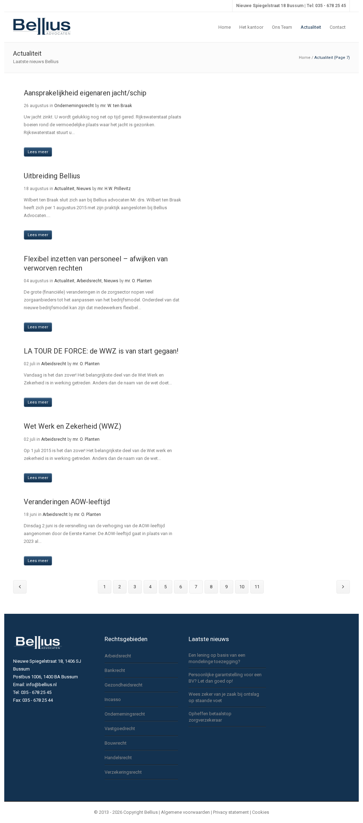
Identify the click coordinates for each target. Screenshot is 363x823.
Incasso (113, 699)
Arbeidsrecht (89, 280)
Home (305, 57)
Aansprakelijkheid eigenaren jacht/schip (85, 93)
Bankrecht (115, 670)
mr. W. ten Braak (116, 105)
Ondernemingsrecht (74, 105)
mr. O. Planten (138, 280)
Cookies (260, 812)
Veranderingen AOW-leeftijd (67, 501)
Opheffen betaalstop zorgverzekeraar (210, 717)
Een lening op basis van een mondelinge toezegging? (217, 658)
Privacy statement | (232, 812)
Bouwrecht (116, 743)
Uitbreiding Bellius (52, 176)
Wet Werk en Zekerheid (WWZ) (72, 426)
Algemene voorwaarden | (186, 812)
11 (257, 586)
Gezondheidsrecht (124, 685)
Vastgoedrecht (120, 728)
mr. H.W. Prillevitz (114, 188)
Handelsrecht (118, 757)
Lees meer (38, 152)
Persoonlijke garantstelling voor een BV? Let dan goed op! (225, 678)
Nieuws (84, 188)
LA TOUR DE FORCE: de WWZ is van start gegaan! (101, 351)
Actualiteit (64, 188)
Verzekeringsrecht (123, 772)
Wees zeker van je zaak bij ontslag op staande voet (224, 697)
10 (241, 586)
